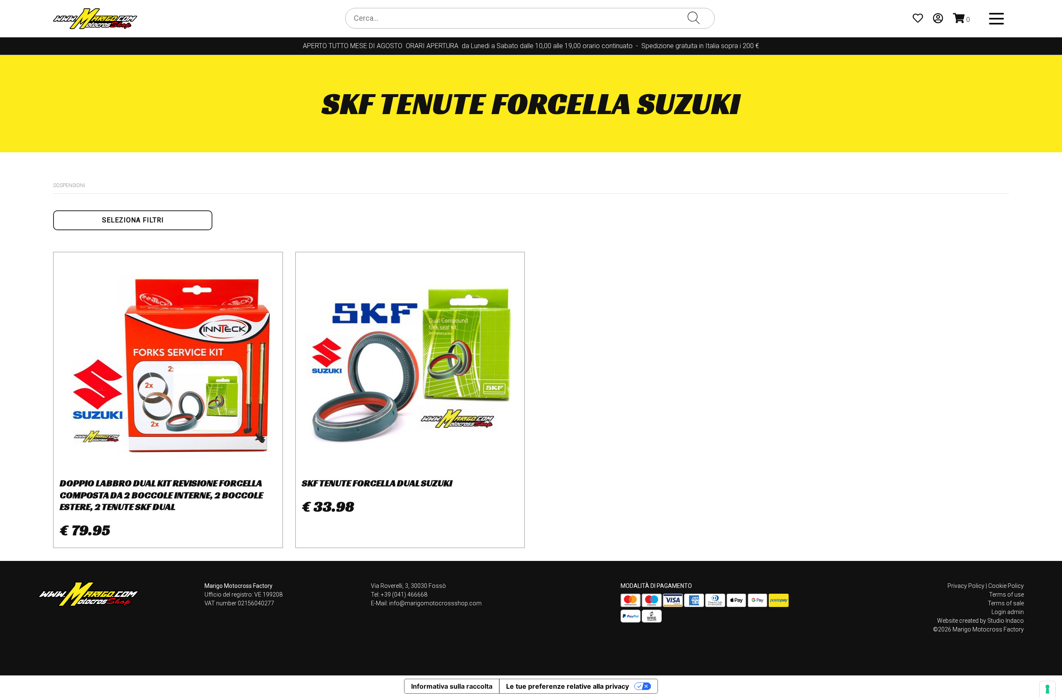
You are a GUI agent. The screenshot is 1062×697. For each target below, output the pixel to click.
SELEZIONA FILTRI (133, 220)
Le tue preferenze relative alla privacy (567, 686)
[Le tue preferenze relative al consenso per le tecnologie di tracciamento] (1047, 689)
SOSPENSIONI (69, 185)
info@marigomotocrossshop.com (435, 603)
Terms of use (1006, 594)
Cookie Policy (1006, 585)
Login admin (1007, 612)
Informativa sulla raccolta (451, 686)
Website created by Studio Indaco (980, 620)
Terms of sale (1006, 603)
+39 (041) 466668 (404, 594)
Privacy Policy (966, 585)
